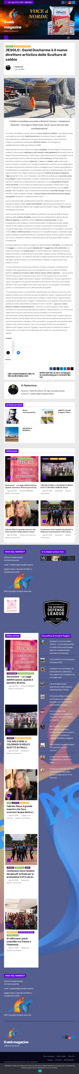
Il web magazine (16, 1042)
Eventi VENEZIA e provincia (22, 46)
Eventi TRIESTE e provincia (26, 932)
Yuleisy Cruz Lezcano (27, 535)
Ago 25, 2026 (12, 491)
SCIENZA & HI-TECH (13, 935)
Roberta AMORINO (26, 491)
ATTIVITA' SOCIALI (12, 932)
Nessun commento (12, 493)
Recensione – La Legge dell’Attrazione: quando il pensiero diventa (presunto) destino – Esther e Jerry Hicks (21, 487)
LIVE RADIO (58, 1060)
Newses (33, 1062)
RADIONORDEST (69, 1060)
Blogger (50, 1060)
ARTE (9, 503)
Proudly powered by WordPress (15, 1062)
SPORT (63, 503)
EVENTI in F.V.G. (55, 503)
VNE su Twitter (61, 1056)
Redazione (19, 67)
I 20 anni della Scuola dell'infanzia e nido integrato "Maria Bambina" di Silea (61, 687)
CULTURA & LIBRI (12, 459)
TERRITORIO (62, 459)
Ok (40, 1071)
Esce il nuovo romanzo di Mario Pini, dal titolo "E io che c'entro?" (62, 747)
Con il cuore (24, 503)
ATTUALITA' (45, 459)
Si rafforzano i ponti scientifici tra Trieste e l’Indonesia (19, 941)
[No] (76, 1069)
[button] (73, 37)
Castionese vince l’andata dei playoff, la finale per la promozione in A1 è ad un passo (57, 532)
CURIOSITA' (9, 46)
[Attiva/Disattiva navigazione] (68, 37)
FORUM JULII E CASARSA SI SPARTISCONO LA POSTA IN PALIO (60, 760)
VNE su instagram (49, 1056)
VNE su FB (71, 1056)
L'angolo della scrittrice (26, 459)
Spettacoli (54, 459)
